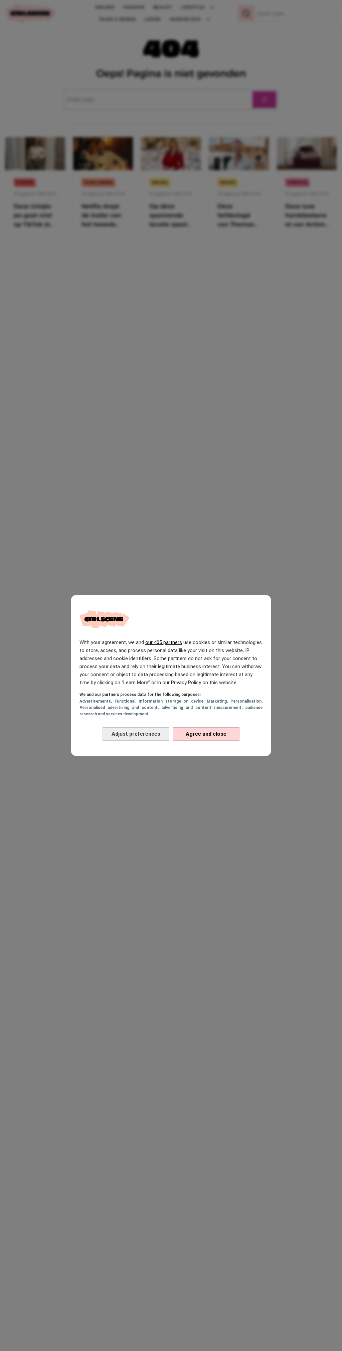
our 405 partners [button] (163, 642)
